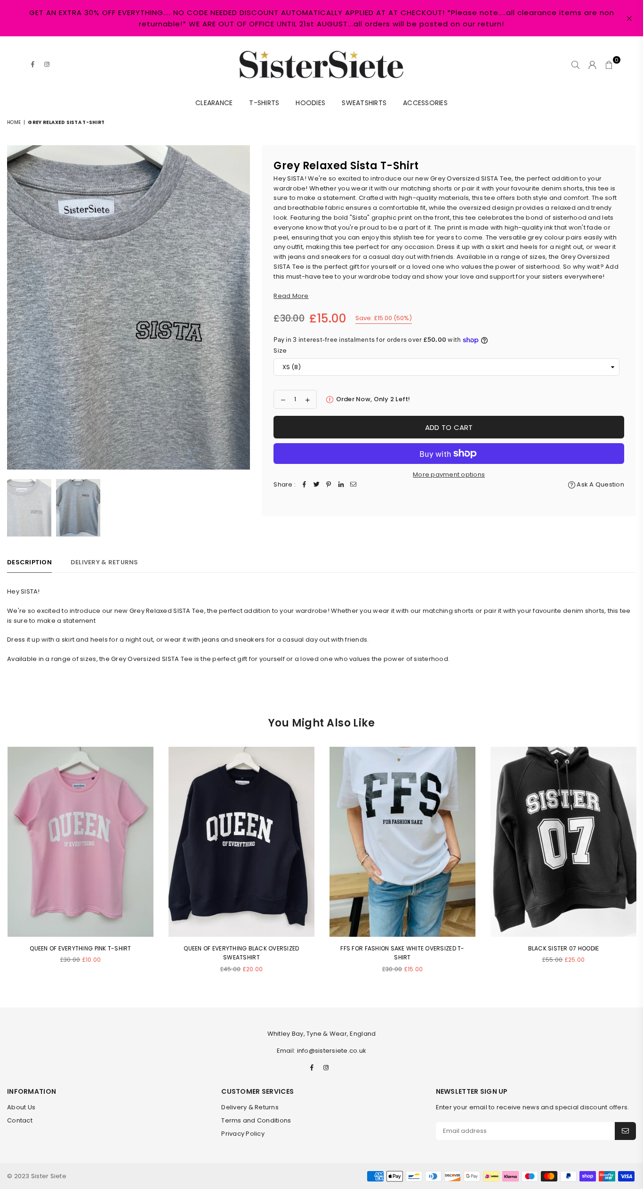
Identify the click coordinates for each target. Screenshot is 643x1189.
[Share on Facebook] (304, 485)
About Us (21, 1107)
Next (241, 307)
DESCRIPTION (29, 562)
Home (14, 122)
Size (280, 350)
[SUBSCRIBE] (625, 1131)
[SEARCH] (575, 65)
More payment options (449, 474)
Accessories (425, 102)
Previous (15, 307)
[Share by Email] (353, 485)
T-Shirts (264, 102)
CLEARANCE (214, 102)
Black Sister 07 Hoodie (563, 948)
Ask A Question (599, 484)
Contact (19, 1120)
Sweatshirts (364, 102)
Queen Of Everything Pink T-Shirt (80, 948)
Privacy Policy (243, 1133)
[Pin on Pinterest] (328, 485)
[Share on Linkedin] (341, 485)
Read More (290, 295)
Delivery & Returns (250, 1107)
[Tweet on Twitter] (316, 485)
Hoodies (310, 102)
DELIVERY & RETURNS (104, 562)
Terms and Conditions (256, 1120)
